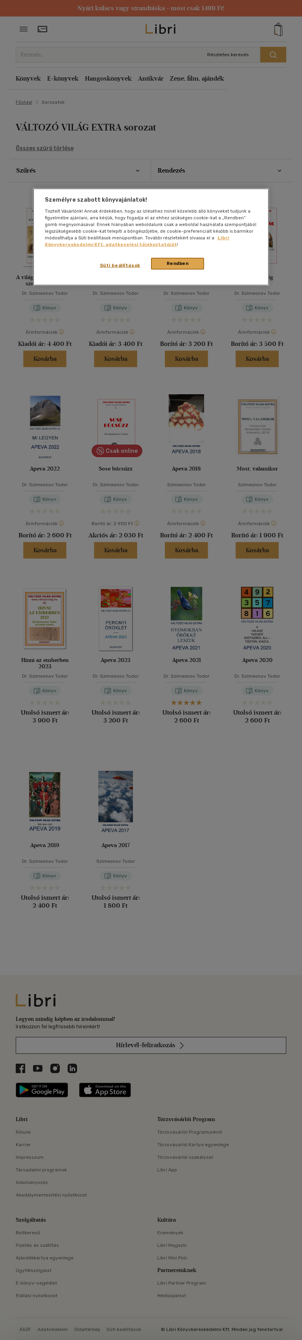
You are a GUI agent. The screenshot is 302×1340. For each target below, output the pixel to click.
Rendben (178, 263)
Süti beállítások (120, 265)
